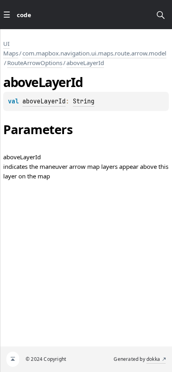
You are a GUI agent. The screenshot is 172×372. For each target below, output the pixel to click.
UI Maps (10, 48)
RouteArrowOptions (34, 63)
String (83, 101)
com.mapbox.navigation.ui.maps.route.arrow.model (94, 53)
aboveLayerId (85, 63)
